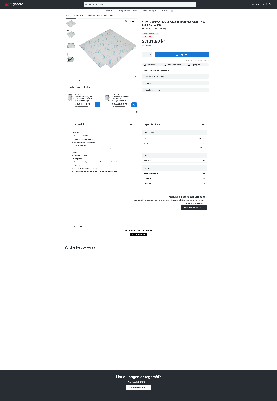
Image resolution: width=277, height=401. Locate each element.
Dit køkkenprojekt (149, 11)
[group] (71, 23)
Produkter (109, 11)
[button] (137, 112)
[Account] (266, 4)
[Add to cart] (97, 104)
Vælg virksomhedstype (128, 11)
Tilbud (164, 11)
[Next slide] (135, 48)
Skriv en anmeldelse (138, 234)
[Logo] (14, 4)
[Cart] (270, 4)
